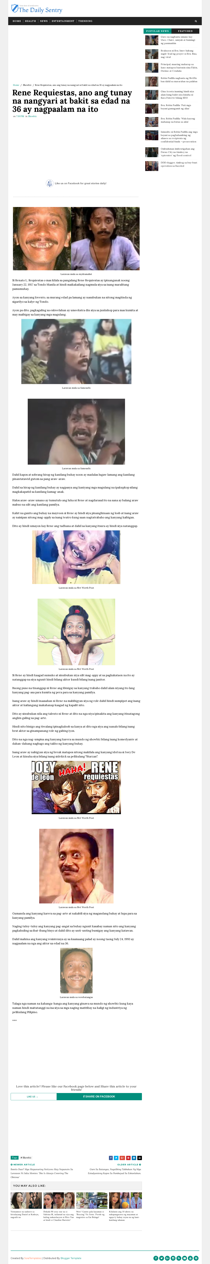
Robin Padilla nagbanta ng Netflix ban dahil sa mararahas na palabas (179, 80)
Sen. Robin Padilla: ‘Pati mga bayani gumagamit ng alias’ (176, 107)
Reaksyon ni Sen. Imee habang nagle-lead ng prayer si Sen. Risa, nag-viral (179, 54)
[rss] (178, 1258)
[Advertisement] (76, 55)
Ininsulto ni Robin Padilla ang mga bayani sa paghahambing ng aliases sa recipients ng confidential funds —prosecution (179, 136)
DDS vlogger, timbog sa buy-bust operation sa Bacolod (179, 164)
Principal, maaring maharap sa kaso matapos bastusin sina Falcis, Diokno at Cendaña (179, 67)
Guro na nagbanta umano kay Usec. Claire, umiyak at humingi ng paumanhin (178, 40)
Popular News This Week (157, 32)
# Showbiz (26, 1157)
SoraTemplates (32, 1258)
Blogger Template (71, 1258)
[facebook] (155, 1258)
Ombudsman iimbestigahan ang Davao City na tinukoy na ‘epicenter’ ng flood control (178, 152)
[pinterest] (196, 1258)
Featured (185, 31)
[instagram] (173, 1258)
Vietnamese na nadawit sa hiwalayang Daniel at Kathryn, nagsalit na (25, 1214)
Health (30, 21)
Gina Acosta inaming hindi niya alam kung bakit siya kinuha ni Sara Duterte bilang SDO (177, 94)
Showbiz (27, 85)
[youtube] (190, 1258)
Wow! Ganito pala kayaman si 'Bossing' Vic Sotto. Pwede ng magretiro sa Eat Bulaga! (90, 1214)
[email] (184, 1258)
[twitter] (161, 1258)
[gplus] (167, 1258)
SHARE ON (100, 1096)
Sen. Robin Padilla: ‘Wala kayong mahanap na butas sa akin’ (178, 120)
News (44, 21)
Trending (85, 21)
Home (17, 21)
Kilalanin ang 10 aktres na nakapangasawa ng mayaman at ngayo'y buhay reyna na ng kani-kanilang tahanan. (124, 1216)
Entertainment (63, 21)
